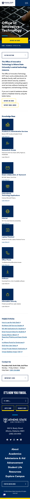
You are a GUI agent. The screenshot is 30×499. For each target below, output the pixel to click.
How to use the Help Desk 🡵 (11, 322)
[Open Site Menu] (26, 3)
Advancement (15, 462)
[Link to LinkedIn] (21, 439)
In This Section (9, 55)
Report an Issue (15, 40)
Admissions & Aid (15, 458)
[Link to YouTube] (17, 439)
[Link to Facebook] (7, 439)
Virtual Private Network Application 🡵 (14, 348)
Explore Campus (15, 476)
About (15, 449)
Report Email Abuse (10, 105)
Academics (15, 453)
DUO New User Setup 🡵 (10, 345)
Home (3, 45)
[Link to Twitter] (10, 439)
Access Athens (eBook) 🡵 (10, 335)
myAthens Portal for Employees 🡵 (13, 342)
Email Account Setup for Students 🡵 (14, 331)
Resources (9, 45)
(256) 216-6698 (15, 370)
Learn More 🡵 (5, 136)
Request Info (22, 408)
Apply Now (8, 408)
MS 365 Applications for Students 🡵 (14, 328)
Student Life (15, 467)
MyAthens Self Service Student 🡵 (13, 325)
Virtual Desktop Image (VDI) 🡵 (12, 351)
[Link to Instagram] (14, 439)
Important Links (9, 378)
